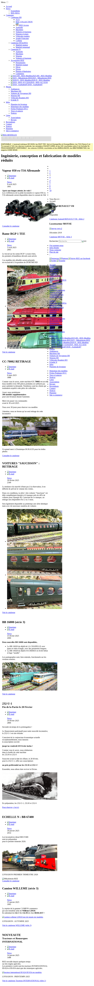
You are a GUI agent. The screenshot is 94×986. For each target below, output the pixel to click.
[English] (8, 138)
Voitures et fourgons (23, 32)
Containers (20, 74)
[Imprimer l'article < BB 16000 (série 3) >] (11, 627)
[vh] (51, 211)
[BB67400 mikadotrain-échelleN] (29, 870)
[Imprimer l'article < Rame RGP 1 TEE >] (11, 239)
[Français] (4, 138)
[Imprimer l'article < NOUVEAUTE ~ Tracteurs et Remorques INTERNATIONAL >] (11, 947)
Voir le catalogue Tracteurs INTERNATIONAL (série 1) (24, 981)
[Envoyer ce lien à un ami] (10, 178)
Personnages (20, 63)
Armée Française (22, 38)
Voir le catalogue (8, 352)
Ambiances (15, 89)
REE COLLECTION (24, 22)
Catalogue (10, 15)
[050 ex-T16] (29, 222)
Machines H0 (16, 91)
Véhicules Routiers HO (20, 98)
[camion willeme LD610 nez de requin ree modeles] (22, 917)
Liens (8, 115)
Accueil (9, 6)
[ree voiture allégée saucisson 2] (34, 575)
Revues (14, 120)
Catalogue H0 (16, 17)
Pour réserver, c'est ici (10, 807)
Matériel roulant (22, 65)
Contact (9, 124)
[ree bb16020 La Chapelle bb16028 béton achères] (29, 690)
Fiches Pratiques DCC (19, 109)
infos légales (54, 248)
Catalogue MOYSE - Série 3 (60, 237)
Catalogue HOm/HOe (19, 43)
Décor (18, 67)
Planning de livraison (19, 104)
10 (50, 190)
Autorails (19, 27)
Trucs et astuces (17, 111)
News (8, 9)
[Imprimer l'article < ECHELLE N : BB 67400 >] (11, 822)
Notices (14, 113)
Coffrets (19, 41)
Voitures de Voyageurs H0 (21, 93)
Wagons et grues (22, 34)
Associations (16, 118)
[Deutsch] (12, 138)
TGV (18, 20)
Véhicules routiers (23, 36)
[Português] (24, 138)
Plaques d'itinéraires (23, 71)
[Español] (20, 138)
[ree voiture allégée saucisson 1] (34, 541)
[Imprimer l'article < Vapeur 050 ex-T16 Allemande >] (11, 176)
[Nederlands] (28, 138)
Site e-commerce (12, 131)
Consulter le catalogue (10, 226)
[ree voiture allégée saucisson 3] (34, 608)
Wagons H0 (15, 96)
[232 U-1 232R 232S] (29, 799)
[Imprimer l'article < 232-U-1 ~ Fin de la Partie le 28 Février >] (11, 712)
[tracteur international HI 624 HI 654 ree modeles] (22, 972)
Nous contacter (55, 250)
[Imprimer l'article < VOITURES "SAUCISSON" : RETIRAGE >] (11, 472)
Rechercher (53, 241)
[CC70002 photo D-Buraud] (29, 445)
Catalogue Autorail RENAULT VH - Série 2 (66, 219)
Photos (8, 87)
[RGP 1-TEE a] (34, 306)
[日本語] (31, 138)
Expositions (15, 11)
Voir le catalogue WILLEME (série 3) (16, 925)
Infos (8, 102)
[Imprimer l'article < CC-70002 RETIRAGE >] (11, 367)
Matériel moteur (22, 45)
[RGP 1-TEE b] (34, 348)
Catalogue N (16, 49)
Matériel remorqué (23, 47)
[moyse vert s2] (55, 228)
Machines (19, 30)
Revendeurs (10, 122)
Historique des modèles (20, 107)
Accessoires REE (17, 60)
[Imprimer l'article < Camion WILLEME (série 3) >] (11, 894)
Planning (9, 129)
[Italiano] (16, 138)
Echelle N (14, 100)
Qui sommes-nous (56, 245)
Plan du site (53, 252)
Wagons (19, 56)
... (50, 179)
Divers (18, 69)
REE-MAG (15, 13)
